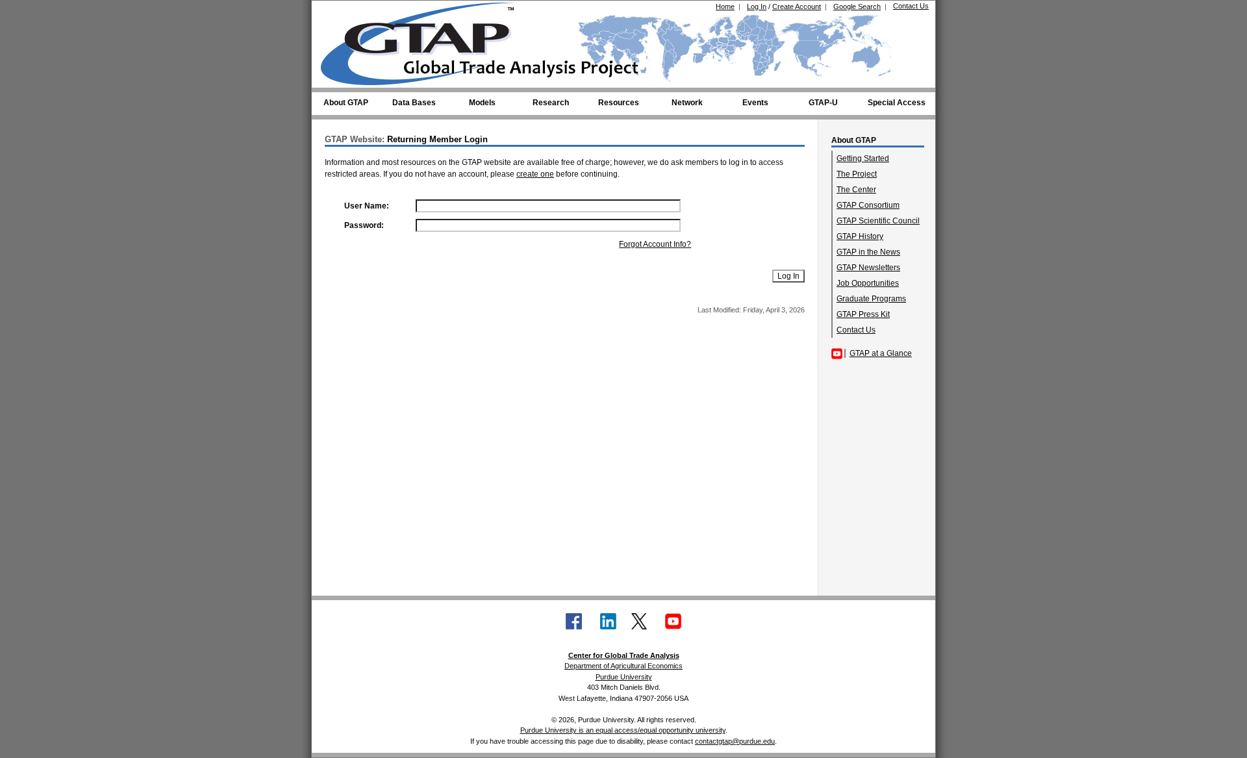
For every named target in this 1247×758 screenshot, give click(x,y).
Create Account (796, 6)
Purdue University (624, 677)
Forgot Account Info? (655, 244)
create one (535, 174)
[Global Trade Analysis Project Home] (425, 41)
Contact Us (911, 6)
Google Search (857, 6)
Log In (756, 6)
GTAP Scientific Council (878, 220)
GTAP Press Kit (863, 314)
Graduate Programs (871, 298)
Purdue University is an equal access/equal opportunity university (622, 730)
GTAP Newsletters (868, 267)
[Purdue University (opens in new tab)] (341, 12)
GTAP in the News (868, 252)
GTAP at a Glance (881, 353)
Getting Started (863, 158)
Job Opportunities (868, 283)
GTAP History (860, 236)
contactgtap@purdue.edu (735, 741)
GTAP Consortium (868, 205)
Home (725, 6)
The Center (856, 189)
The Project (857, 174)
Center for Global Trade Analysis (623, 655)
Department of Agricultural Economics (623, 666)
